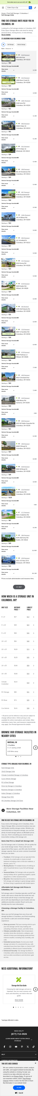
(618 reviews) (25, 55)
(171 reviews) (25, 512)
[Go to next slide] (35, 748)
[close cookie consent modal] (35, 1063)
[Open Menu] (3, 7)
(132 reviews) (25, 489)
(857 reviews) (25, 192)
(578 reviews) (25, 352)
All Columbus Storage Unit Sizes (12, 800)
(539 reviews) (25, 466)
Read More (19, 1000)
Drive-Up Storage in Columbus (11, 786)
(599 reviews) (25, 421)
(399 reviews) (25, 444)
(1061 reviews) (25, 215)
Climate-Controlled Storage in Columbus (14, 775)
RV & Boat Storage (7, 782)
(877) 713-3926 (19, 1034)
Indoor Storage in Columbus (10, 793)
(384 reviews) (25, 535)
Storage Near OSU (7, 797)
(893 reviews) (25, 123)
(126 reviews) (25, 398)
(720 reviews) (25, 329)
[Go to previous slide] (2, 748)
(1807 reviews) (25, 101)
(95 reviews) (25, 306)
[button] (19, 70)
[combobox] (19, 7)
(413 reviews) (25, 78)
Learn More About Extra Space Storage (18, 1040)
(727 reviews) (25, 261)
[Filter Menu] (3, 44)
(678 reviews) (25, 283)
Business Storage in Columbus (11, 789)
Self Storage (10, 44)
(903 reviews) (25, 238)
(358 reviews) (25, 169)
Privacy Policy (18, 1076)
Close (19, 1087)
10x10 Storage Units (8, 771)
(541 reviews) (25, 146)
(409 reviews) (25, 375)
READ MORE (6, 35)
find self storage (13, 13)
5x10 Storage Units (7, 768)
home (3, 13)
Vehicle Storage (21, 44)
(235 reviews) (25, 558)
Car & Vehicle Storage (8, 779)
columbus (24, 13)
